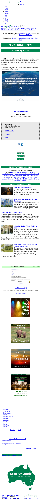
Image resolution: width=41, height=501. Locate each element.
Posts (19, 430)
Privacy (16, 495)
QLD (11, 498)
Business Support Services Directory (22, 172)
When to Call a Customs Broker (11, 212)
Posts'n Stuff (7, 12)
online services (6, 440)
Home (14, 38)
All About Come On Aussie (26, 30)
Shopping (6, 420)
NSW (6, 498)
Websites (12, 430)
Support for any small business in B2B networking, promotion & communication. (20, 291)
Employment (7, 413)
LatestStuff (6, 8)
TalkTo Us (6, 19)
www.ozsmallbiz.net (20, 293)
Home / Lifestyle (8, 416)
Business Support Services (25, 38)
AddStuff (6, 15)
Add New (20, 159)
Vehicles (5, 423)
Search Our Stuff (13, 30)
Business (5, 409)
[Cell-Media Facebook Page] (19, 145)
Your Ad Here (36, 266)
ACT (23, 498)
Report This (20, 156)
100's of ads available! (21, 393)
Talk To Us (4, 30)
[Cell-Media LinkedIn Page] (22, 145)
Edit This (20, 153)
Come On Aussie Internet (17, 439)
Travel (5, 421)
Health (5, 415)
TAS (33, 498)
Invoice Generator (7, 174)
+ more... (6, 426)
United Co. (18, 179)
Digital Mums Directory (19, 177)
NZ (38, 498)
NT (27, 498)
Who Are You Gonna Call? (23, 187)
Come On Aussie (30, 448)
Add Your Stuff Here (31, 28)
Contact (4, 497)
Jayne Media (34, 175)
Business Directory (25, 33)
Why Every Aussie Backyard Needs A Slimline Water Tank (26, 245)
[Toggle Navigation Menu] (20, 1)
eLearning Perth (20, 45)
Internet (5, 418)
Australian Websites (25, 35)
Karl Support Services (22, 175)
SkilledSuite (7, 177)
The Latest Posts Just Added (16, 28)
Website (7, 134)
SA (30, 498)
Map (6, 137)
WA (19, 498)
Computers (6, 411)
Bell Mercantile (28, 179)
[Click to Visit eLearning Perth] (20, 101)
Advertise (10, 495)
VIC (15, 498)
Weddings (6, 425)
